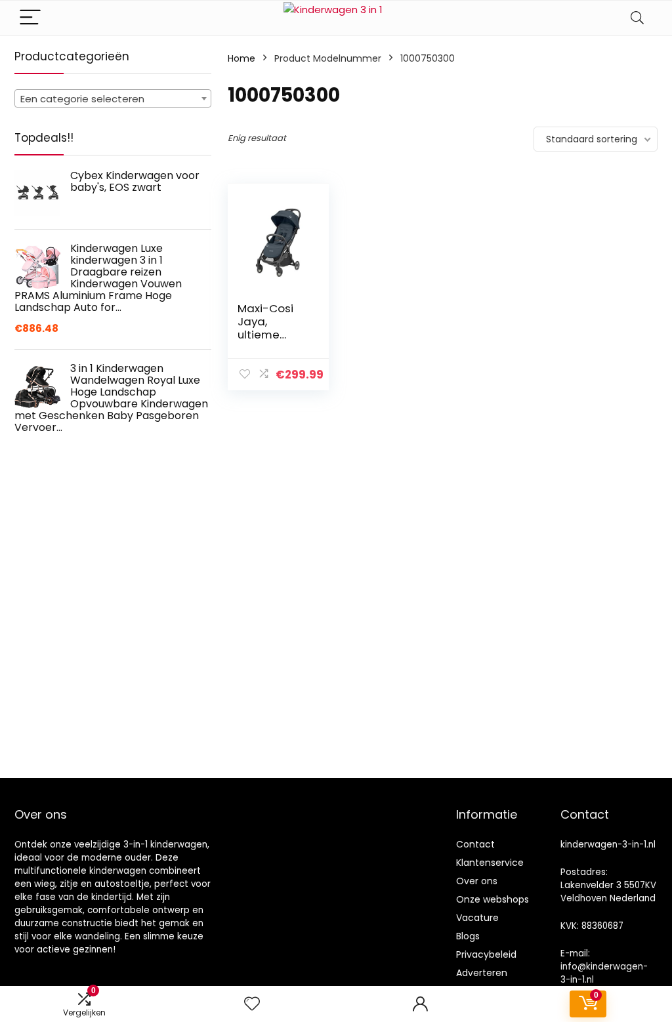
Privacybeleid (486, 954)
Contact (475, 844)
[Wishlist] (252, 1004)
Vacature (477, 917)
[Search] (637, 18)
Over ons (476, 881)
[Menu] (30, 18)
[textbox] (113, 99)
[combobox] (112, 98)
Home (241, 58)
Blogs (468, 936)
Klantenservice (490, 862)
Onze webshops (492, 899)
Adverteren (481, 972)
